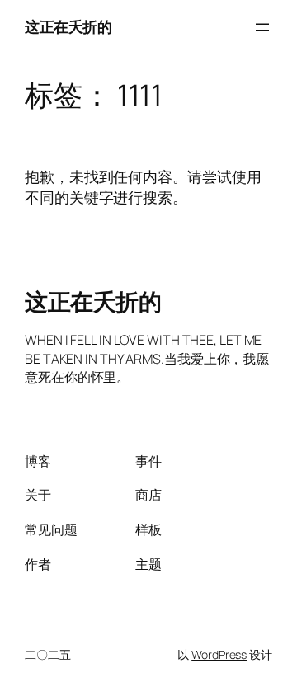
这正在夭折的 (68, 26)
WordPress (219, 654)
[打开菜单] (262, 27)
